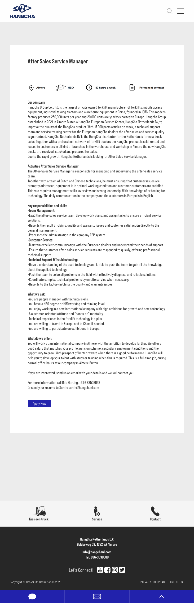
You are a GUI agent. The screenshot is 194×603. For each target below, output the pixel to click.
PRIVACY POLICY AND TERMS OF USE (162, 582)
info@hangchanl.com (97, 552)
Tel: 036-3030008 (97, 557)
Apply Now (39, 403)
